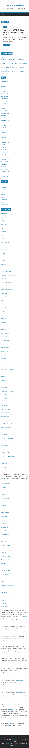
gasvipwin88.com (5, 351)
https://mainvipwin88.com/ (8, 286)
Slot (2, 197)
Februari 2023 (4, 108)
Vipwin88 (3, 307)
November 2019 (5, 174)
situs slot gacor (5, 563)
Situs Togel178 (4, 336)
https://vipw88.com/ (6, 398)
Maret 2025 (4, 84)
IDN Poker (3, 187)
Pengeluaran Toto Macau (7, 391)
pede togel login (17, 626)
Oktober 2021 (4, 140)
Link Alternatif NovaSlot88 (7, 369)
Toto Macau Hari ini (6, 427)
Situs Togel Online (5, 483)
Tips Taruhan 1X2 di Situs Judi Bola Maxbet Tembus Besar (13, 32)
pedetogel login (5, 527)
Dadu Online (4, 460)
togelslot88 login (5, 512)
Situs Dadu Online (18, 680)
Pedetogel (3, 231)
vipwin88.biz (4, 217)
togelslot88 (4, 293)
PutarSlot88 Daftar (5, 442)
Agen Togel (4, 606)
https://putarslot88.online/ (7, 456)
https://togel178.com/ (6, 282)
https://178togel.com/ (6, 268)
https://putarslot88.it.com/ (7, 585)
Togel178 (3, 318)
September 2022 (5, 120)
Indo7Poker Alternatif (6, 423)
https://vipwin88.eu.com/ (7, 574)
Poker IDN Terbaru (5, 409)
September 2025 (5, 81)
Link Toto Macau (5, 242)
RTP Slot (3, 260)
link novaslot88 (5, 340)
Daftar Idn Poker (5, 249)
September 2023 (5, 98)
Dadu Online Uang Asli (6, 467)
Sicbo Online (4, 463)
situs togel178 (4, 264)
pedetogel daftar (5, 636)
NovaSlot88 (4, 376)
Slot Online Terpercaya (7, 246)
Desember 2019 (5, 171)
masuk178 (3, 278)
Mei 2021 (3, 147)
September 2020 (5, 164)
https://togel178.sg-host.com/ (8, 275)
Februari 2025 (4, 86)
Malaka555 (4, 471)
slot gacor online (5, 588)
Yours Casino (14, 5)
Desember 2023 (5, 91)
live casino (3, 192)
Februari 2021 (4, 152)
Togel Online (4, 202)
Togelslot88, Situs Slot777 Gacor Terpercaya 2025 (13, 57)
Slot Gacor (3, 322)
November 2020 (5, 159)
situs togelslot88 (5, 347)
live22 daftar (24, 616)
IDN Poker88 (4, 431)
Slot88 (2, 220)
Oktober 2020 (4, 162)
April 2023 (3, 103)
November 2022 (5, 115)
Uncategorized (4, 204)
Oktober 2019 (4, 176)
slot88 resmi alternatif (6, 596)
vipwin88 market (5, 362)
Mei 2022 (3, 127)
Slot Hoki (3, 600)
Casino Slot (4, 185)
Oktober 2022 (4, 118)
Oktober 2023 (4, 96)
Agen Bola (3, 578)
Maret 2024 (4, 89)
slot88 (2, 501)
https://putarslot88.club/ (7, 438)
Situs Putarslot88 (5, 545)
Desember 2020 (5, 157)
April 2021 (3, 149)
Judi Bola (5, 26)
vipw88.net (4, 358)
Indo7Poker (4, 434)
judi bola (3, 538)
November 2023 (5, 93)
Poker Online (4, 194)
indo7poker (4, 405)
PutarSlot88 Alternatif (6, 445)
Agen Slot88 (4, 449)
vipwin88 (3, 297)
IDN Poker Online (5, 239)
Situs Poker (4, 603)
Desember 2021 (5, 135)
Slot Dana (3, 487)
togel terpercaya (5, 534)
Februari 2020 (4, 169)
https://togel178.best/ (6, 271)
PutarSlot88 (4, 387)
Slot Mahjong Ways (6, 452)
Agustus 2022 (4, 123)
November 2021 (5, 137)
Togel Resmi (4, 228)
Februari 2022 (4, 132)
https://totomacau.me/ (6, 344)
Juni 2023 (3, 101)
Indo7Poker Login (5, 570)
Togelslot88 (4, 213)
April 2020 (3, 166)
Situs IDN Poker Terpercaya (8, 413)
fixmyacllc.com (4, 365)
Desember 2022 (5, 113)
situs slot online (5, 592)
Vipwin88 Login (5, 333)
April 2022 (3, 130)
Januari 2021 (4, 154)
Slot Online (4, 199)
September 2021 (5, 142)
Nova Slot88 (4, 373)
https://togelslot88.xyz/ (6, 289)
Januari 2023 (4, 110)
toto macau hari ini (12, 709)
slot (2, 300)
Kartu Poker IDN (5, 416)
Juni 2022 (3, 125)
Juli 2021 (3, 144)
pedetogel (3, 505)
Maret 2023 (4, 106)
